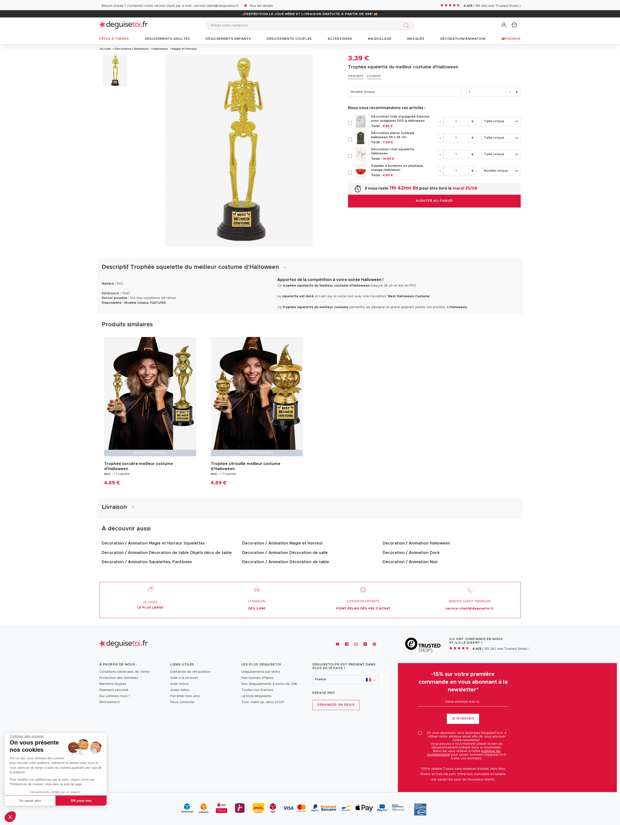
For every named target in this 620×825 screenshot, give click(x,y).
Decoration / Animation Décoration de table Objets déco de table (167, 553)
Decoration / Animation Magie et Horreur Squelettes (153, 543)
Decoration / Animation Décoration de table (285, 562)
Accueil (105, 48)
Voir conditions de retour (156, 298)
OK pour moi (81, 800)
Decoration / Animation (131, 48)
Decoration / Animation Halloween (416, 543)
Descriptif (355, 76)
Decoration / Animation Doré (411, 553)
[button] (10, 817)
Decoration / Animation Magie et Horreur (282, 543)
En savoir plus (30, 800)
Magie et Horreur (184, 48)
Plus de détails (261, 6)
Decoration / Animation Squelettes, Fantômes (147, 562)
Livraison (374, 76)
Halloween (160, 48)
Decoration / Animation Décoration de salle (285, 553)
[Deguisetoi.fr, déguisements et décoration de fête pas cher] (123, 25)
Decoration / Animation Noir (410, 562)
